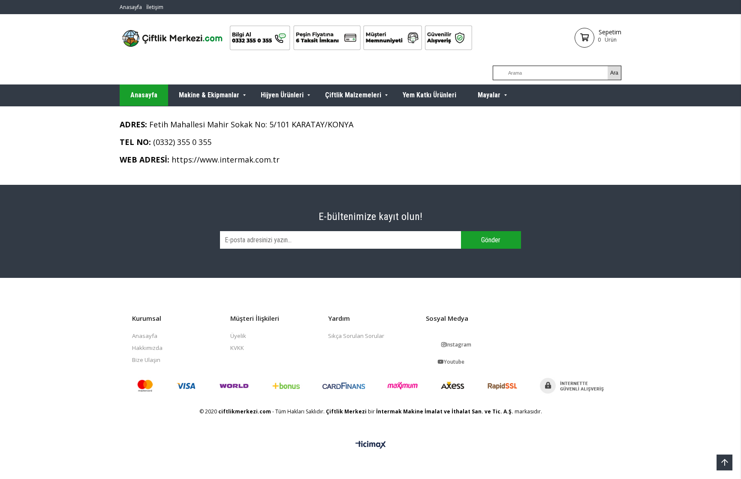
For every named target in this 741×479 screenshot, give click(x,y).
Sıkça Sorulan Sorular (356, 336)
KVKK (237, 348)
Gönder (490, 240)
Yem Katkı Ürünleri (429, 95)
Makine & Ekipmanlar (209, 95)
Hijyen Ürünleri (282, 95)
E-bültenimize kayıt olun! (370, 217)
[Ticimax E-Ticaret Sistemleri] (370, 445)
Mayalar (489, 95)
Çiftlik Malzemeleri (353, 95)
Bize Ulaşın (146, 360)
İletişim (154, 7)
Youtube (454, 361)
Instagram (458, 344)
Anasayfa (131, 7)
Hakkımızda (147, 348)
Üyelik (238, 336)
